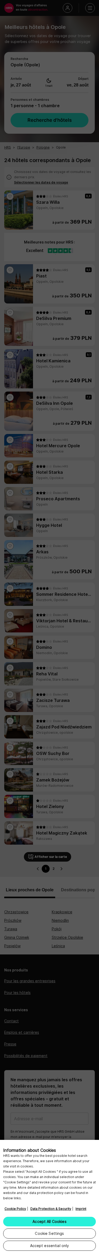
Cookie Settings (49, 1233)
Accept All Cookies (49, 1221)
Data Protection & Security (50, 1209)
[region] (49, 1197)
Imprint (81, 1209)
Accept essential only (49, 1245)
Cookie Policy (15, 1209)
